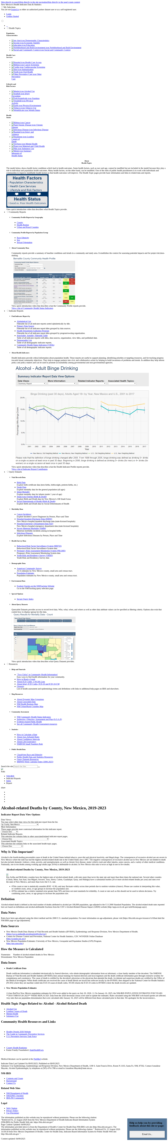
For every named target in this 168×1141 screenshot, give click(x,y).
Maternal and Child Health (33, 146)
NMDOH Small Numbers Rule (30, 744)
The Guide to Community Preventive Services (25, 1034)
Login (8, 14)
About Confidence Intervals (28, 739)
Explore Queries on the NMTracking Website (35, 586)
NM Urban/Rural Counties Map (30, 706)
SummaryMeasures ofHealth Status (22, 153)
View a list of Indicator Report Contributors (30, 469)
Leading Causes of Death (16, 1011)
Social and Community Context (57, 50)
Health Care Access (33, 62)
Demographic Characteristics (37, 40)
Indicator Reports (16, 311)
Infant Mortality (23, 492)
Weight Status (34, 110)
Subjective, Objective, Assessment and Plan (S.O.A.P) (39, 719)
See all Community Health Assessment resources (37, 724)
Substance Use (27, 148)
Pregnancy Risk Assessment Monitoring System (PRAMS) (41, 551)
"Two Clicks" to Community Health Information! (37, 674)
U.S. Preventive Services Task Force (21, 1036)
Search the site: (7, 766)
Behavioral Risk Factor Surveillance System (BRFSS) (39, 546)
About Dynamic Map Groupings (30, 699)
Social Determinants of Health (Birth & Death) (36, 501)
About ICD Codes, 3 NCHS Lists (31, 682)
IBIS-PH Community (15, 1098)
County (20, 222)
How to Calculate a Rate (27, 734)
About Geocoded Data (26, 702)
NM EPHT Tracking (14, 1096)
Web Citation (11, 1108)
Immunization (27, 69)
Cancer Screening (31, 65)
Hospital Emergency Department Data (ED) (35, 524)
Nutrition (36, 98)
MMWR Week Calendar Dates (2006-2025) (35, 762)
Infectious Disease (40, 130)
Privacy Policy (12, 1110)
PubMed (37, 1059)
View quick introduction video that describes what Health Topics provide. (36, 209)
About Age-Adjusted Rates (28, 737)
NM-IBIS (10, 776)
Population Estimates (25, 573)
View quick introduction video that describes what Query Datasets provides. (43, 661)
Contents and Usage (14, 1078)
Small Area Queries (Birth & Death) (32, 497)
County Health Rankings (16, 1048)
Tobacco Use (30, 108)
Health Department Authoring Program (33, 331)
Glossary (20, 686)
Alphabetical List (24, 321)
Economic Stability (32, 43)
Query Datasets (15, 472)
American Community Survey (29, 568)
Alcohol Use (29, 91)
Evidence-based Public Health (29, 722)
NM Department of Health (17, 1093)
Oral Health (28, 72)
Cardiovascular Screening (34, 67)
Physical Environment (31, 105)
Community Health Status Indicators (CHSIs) (35, 345)
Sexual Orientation (24, 242)
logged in (15, 9)
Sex (18, 240)
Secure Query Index (25, 599)
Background (11, 1081)
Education (30, 45)
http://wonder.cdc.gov (16, 939)
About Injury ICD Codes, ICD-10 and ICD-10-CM (38, 684)
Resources (13, 664)
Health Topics (15, 28)
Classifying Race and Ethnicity (29, 755)
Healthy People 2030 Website (18, 1032)
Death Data (21, 487)
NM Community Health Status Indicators (34, 717)
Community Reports (17, 212)
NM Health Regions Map (27, 704)
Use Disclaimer (12, 1113)
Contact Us (11, 1083)
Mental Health (31, 144)
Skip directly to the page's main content (64, 2)
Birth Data (21, 482)
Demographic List (24, 340)
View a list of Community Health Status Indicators (32, 308)
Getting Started (12, 16)
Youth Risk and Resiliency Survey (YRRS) (35, 555)
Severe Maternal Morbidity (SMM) (31, 528)
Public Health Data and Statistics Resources (35, 757)
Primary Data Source (25, 326)
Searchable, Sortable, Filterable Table (32, 335)
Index (8, 781)
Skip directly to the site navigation (33, 2)
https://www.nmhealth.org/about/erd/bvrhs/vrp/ (26, 934)
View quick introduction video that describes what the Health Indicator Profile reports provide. (51, 467)
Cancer (27, 122)
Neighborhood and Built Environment (65, 47)
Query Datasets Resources (28, 759)
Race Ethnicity (23, 238)
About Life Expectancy (26, 742)
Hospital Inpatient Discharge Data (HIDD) (34, 519)
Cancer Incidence (24, 514)
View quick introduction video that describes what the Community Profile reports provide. (49, 306)
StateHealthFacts (37, 1050)
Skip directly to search (10, 2)
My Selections (9, 7)
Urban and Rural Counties (28, 227)
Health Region (23, 225)
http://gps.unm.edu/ (15, 943)
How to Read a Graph (26, 679)
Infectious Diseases (25, 533)
